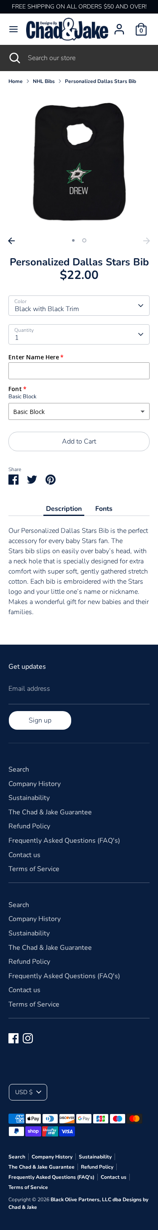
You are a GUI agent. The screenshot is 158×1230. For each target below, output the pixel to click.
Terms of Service (33, 869)
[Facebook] (13, 1038)
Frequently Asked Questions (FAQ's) (64, 840)
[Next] (146, 241)
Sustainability (29, 798)
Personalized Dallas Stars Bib (100, 81)
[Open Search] (13, 58)
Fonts (103, 508)
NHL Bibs (44, 81)
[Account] (119, 25)
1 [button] (73, 240)
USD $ (23, 1092)
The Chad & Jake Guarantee (50, 812)
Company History (34, 784)
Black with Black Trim (47, 309)
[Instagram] (28, 1038)
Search (18, 769)
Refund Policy (29, 826)
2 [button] (84, 240)
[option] (79, 162)
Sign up (40, 720)
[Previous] (11, 241)
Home (15, 81)
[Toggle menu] (13, 29)
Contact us (24, 855)
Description (64, 508)
